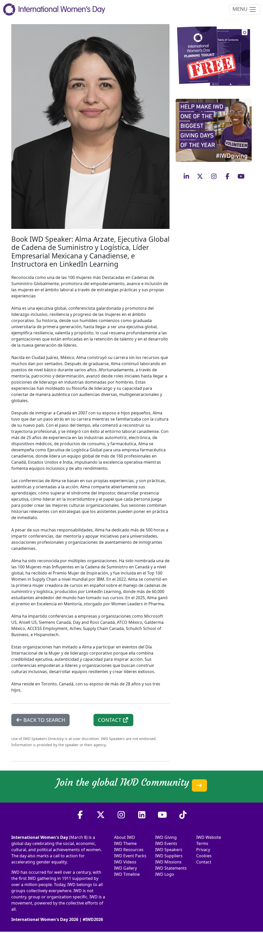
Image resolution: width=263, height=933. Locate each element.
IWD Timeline (127, 874)
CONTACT (110, 719)
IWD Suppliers (169, 856)
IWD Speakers (168, 849)
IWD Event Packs (130, 856)
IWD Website (208, 837)
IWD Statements (171, 868)
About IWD (124, 837)
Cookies (204, 856)
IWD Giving (166, 837)
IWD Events (166, 843)
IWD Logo (164, 874)
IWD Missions (168, 862)
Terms (202, 843)
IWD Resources (129, 849)
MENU (240, 8)
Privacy (203, 849)
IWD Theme (125, 843)
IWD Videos (125, 862)
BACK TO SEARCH (43, 719)
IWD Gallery (125, 868)
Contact (203, 862)
